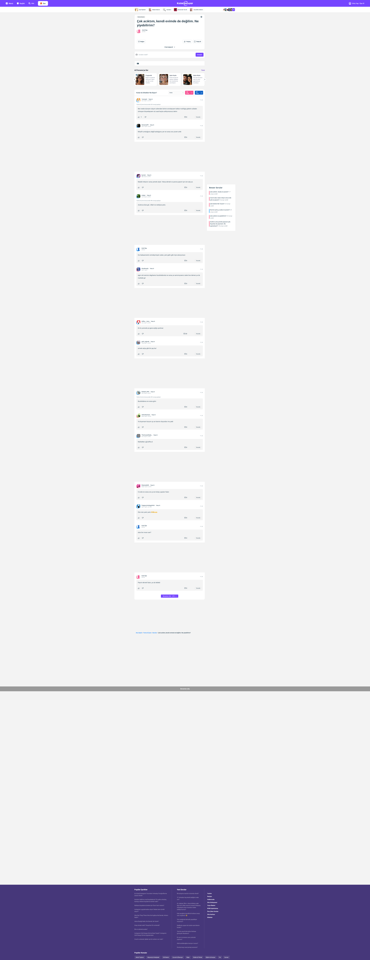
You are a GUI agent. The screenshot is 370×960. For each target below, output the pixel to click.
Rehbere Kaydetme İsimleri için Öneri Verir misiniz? (149, 905)
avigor (143, 195)
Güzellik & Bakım (198, 9)
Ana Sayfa (139, 633)
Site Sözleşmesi (212, 902)
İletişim (209, 896)
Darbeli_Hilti (145, 391)
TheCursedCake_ (147, 435)
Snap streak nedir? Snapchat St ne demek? (147, 925)
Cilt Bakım (166, 957)
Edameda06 (145, 485)
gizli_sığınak (145, 341)
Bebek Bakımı (156, 9)
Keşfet (22, 3)
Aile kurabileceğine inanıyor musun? (187, 943)
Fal (220, 957)
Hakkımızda (210, 899)
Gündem (168, 9)
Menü (11, 3)
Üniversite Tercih (182, 9)
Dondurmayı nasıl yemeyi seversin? (187, 947)
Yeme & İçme (141, 17)
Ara (32, 3)
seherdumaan (146, 414)
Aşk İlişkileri (142, 9)
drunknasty (145, 268)
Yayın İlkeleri (211, 905)
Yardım (209, 893)
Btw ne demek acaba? (141, 929)
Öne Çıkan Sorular (212, 911)
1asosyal (144, 99)
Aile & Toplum (140, 957)
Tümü (203, 70)
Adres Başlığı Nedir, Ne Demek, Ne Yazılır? (146, 921)
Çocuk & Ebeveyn (178, 957)
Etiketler (209, 917)
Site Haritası (211, 914)
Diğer (188, 957)
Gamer (226, 957)
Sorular (155, 633)
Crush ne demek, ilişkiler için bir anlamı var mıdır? (148, 939)
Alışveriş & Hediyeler (153, 957)
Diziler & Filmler (197, 957)
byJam (144, 175)
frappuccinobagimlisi (148, 505)
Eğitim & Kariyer (210, 957)
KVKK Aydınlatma (212, 908)
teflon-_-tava (145, 321)
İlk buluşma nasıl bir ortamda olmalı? (188, 893)
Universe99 (145, 125)
